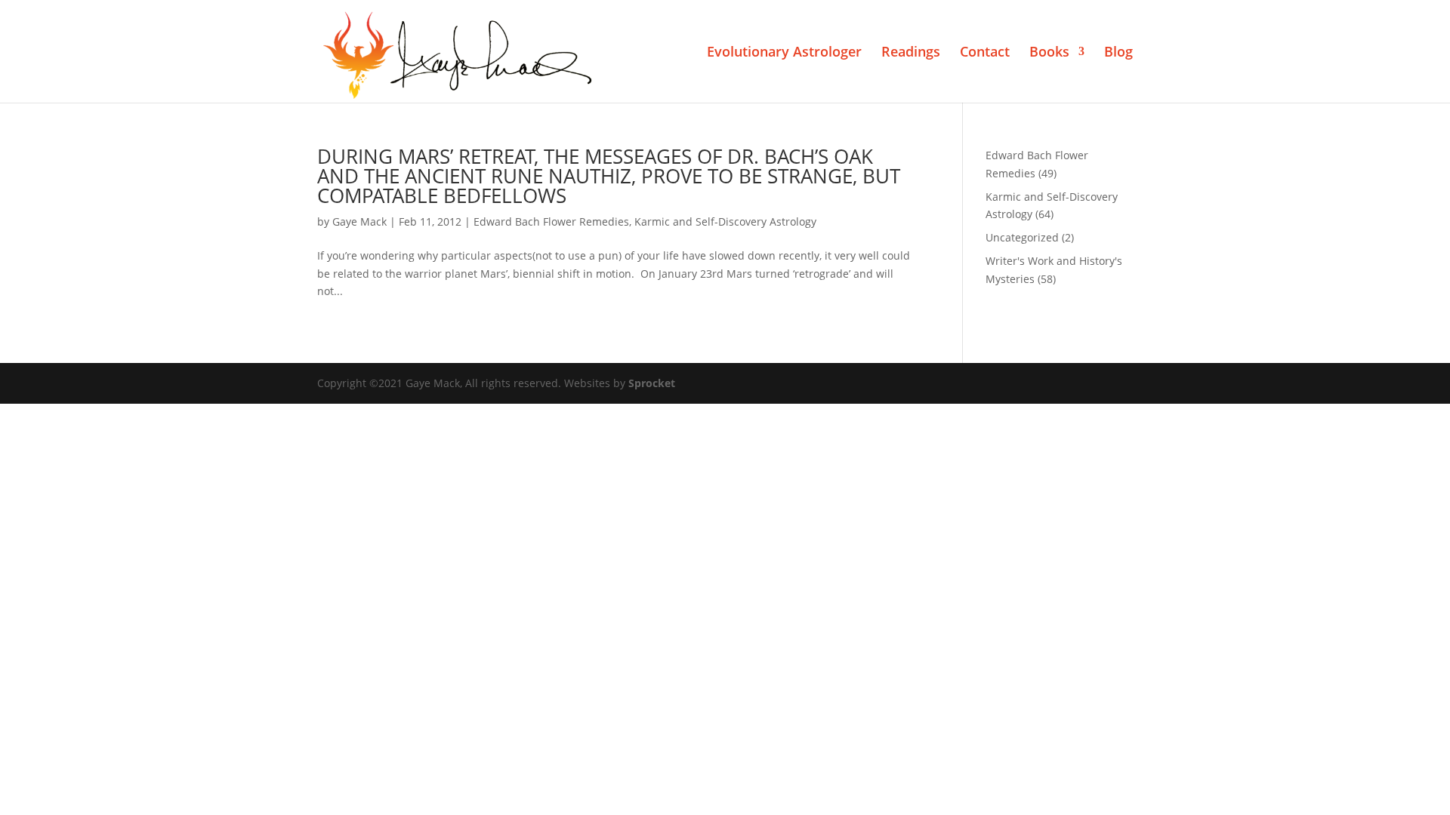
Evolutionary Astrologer (784, 53)
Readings (910, 53)
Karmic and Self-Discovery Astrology (725, 221)
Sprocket (651, 383)
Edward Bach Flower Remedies (551, 221)
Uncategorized (1022, 237)
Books (1049, 53)
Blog (1118, 53)
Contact (985, 53)
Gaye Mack (359, 221)
